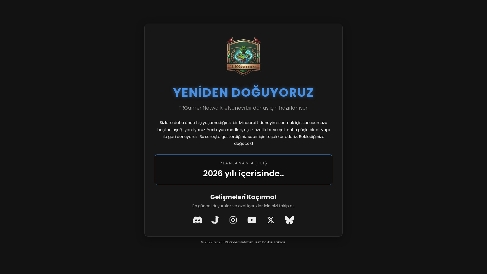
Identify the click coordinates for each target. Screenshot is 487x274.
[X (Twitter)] (271, 220)
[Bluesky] (289, 220)
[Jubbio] (215, 220)
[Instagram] (233, 220)
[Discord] (198, 220)
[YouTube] (252, 220)
